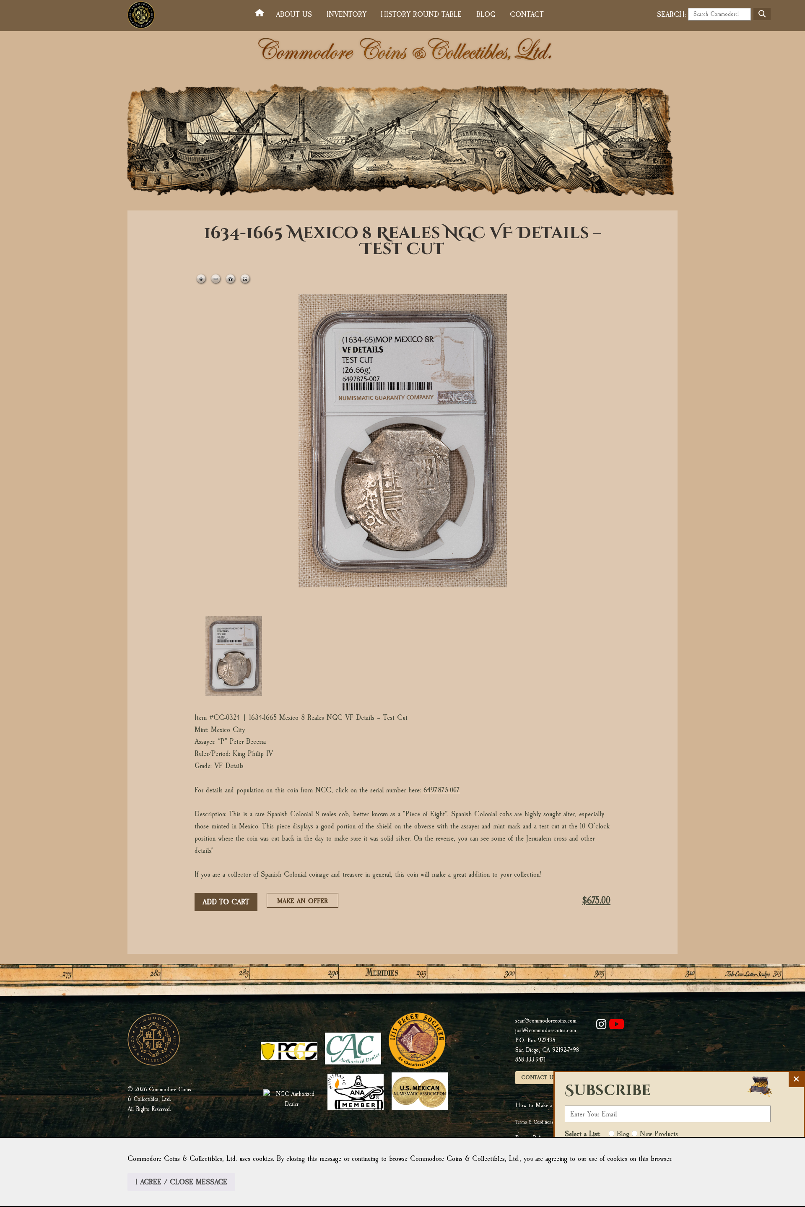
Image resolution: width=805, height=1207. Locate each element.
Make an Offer (305, 902)
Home (261, 13)
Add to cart (226, 902)
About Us (294, 14)
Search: (671, 14)
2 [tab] (304, 656)
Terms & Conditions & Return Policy (549, 1122)
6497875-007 (441, 790)
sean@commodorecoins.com (545, 1021)
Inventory (346, 14)
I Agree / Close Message (181, 1182)
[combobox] (719, 14)
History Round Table (421, 14)
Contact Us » (541, 1077)
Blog (485, 14)
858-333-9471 (530, 1060)
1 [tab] (233, 656)
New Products (659, 1134)
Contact (527, 14)
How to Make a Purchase (544, 1105)
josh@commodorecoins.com (545, 1030)
